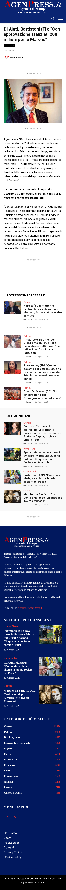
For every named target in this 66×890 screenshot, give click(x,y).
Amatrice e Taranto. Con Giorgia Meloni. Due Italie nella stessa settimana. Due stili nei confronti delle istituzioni (42, 346)
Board (7, 838)
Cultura (26, 491)
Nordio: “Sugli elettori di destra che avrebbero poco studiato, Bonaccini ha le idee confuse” (42, 310)
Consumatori (29, 471)
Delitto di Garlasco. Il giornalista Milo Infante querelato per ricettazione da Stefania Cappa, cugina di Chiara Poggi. (42, 433)
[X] (27, 66)
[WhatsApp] (35, 66)
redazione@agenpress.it (30, 608)
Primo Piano (29, 449)
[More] (52, 276)
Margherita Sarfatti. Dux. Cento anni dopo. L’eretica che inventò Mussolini (42, 498)
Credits (42, 882)
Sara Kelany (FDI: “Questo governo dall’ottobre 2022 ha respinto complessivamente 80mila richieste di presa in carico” (42, 372)
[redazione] (7, 57)
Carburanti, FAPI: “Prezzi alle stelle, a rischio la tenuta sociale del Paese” (42, 478)
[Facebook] (19, 66)
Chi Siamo (10, 833)
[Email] (44, 66)
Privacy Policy (13, 852)
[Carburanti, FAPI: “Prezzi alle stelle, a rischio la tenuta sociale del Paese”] (12, 477)
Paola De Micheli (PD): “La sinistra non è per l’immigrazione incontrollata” (43, 395)
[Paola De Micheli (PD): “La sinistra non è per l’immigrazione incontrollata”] (12, 393)
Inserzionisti (12, 842)
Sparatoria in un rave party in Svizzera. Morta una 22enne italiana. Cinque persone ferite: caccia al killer (42, 457)
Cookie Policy (12, 857)
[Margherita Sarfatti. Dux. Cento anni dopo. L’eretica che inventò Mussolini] (12, 496)
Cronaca (27, 423)
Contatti (9, 847)
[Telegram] (52, 66)
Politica (9, 45)
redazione (18, 57)
